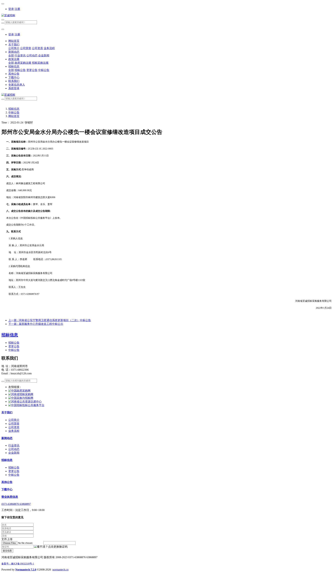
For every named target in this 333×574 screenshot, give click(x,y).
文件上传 (6, 539)
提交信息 (7, 550)
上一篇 (49, 320)
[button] (50, 547)
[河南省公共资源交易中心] (25, 401)
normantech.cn (60, 569)
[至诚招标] (166, 15)
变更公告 (13, 346)
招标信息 (13, 108)
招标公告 (13, 342)
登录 (11, 8)
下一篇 (35, 323)
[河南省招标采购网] (20, 394)
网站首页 (13, 40)
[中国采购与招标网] (20, 397)
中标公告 (13, 112)
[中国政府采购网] (19, 390)
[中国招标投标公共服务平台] (26, 405)
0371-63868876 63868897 (16, 503)
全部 (11, 55)
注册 (17, 8)
